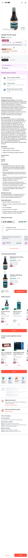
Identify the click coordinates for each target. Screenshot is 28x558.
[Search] (21, 2)
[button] (23, 28)
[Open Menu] (2, 2)
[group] (14, 18)
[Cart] (25, 2)
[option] (5, 60)
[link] (7, 2)
